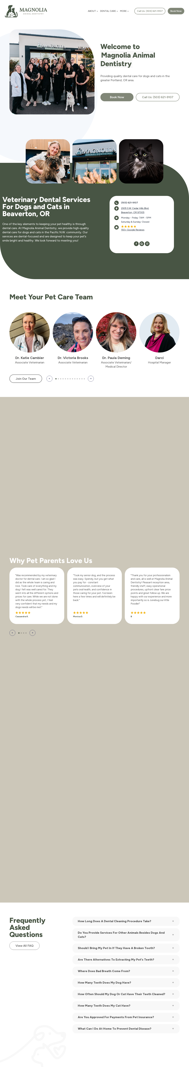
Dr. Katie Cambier (29, 358)
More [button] (123, 11)
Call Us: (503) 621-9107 (150, 11)
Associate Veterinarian (29, 362)
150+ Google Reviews (132, 229)
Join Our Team (26, 378)
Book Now (117, 97)
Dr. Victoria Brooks (73, 358)
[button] (49, 379)
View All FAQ (25, 945)
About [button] (92, 11)
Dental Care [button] (108, 11)
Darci (159, 358)
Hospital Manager (159, 362)
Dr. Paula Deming (116, 358)
